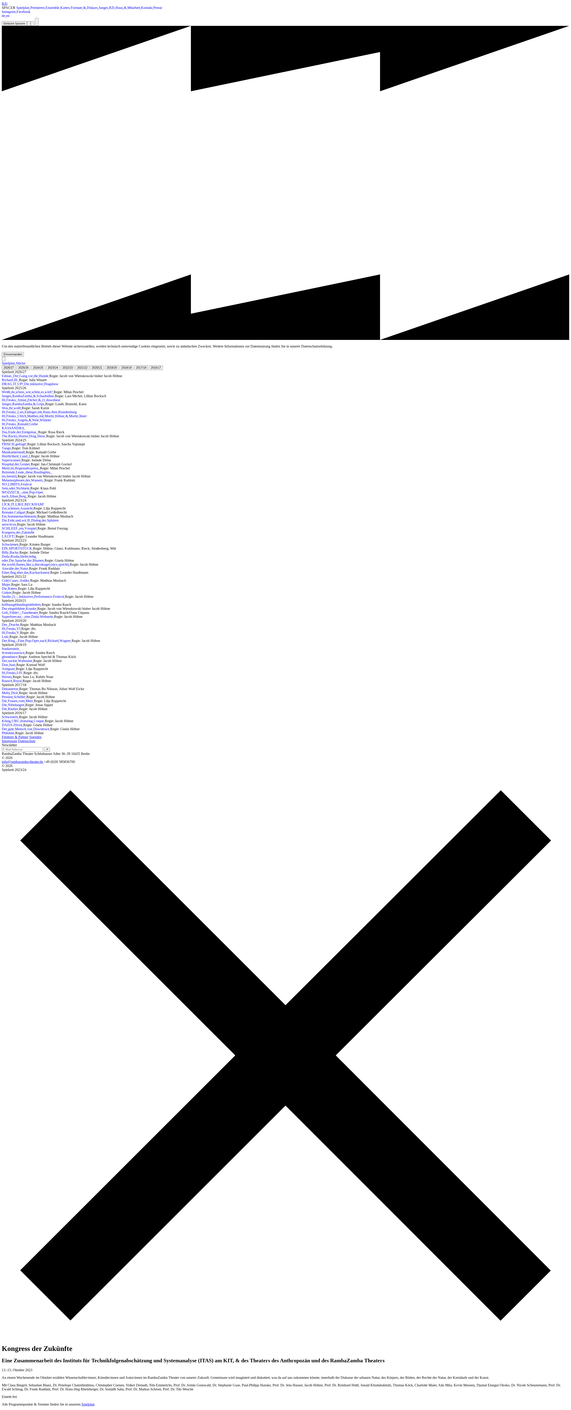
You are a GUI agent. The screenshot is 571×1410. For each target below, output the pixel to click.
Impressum (9, 741)
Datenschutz (26, 741)
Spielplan (88, 1404)
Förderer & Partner (15, 737)
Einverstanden (13, 354)
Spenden (35, 737)
